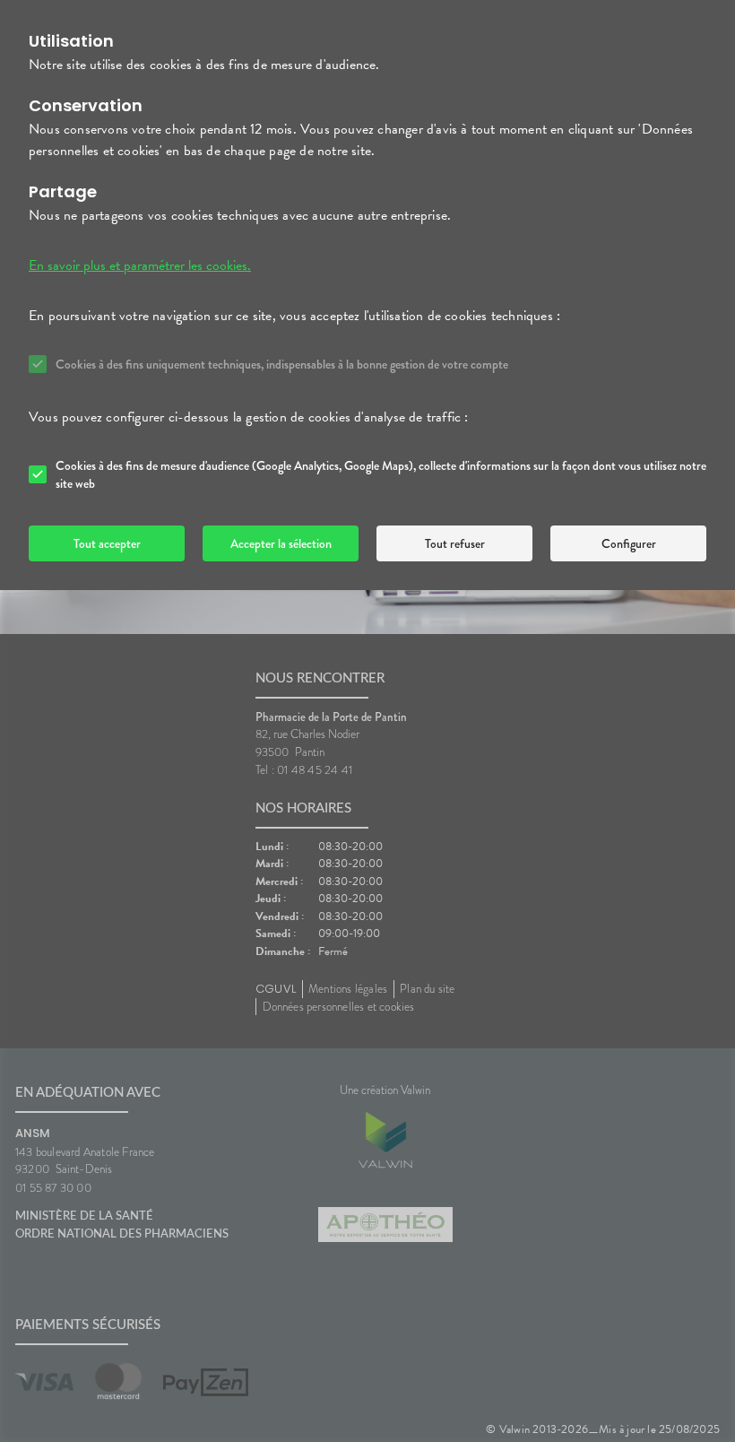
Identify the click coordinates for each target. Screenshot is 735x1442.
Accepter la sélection (281, 543)
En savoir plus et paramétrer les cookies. (140, 265)
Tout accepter (107, 543)
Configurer (628, 543)
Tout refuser (455, 543)
